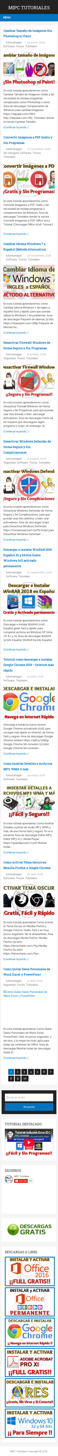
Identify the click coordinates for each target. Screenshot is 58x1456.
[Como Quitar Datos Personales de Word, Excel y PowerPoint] (29, 1007)
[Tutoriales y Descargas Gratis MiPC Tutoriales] (30, 1285)
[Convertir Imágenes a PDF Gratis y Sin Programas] (29, 179)
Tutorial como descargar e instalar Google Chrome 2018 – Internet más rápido (28, 664)
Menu (7, 17)
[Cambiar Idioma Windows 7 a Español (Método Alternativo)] (29, 282)
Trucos (20, 46)
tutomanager (14, 42)
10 (25, 1078)
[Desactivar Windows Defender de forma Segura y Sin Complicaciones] (29, 485)
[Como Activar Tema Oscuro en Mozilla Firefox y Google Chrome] (29, 900)
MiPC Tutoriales (29, 8)
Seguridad (9, 358)
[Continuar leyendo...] (15, 127)
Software (9, 46)
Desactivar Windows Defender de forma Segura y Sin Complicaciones (27, 446)
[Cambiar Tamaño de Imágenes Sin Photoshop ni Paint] (29, 69)
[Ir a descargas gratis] (29, 1236)
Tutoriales (31, 46)
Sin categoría (11, 152)
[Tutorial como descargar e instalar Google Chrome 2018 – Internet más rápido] (29, 703)
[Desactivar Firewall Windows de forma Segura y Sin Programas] (29, 381)
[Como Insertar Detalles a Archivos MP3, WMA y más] (29, 802)
